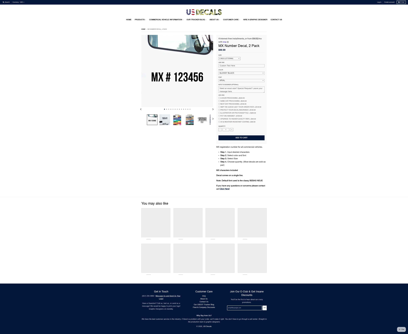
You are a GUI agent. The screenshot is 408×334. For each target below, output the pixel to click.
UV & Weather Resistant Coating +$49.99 (237, 122)
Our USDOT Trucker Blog (204, 305)
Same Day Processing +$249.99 (233, 101)
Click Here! (225, 189)
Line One (221, 62)
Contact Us (204, 302)
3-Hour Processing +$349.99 (232, 98)
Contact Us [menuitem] (276, 20)
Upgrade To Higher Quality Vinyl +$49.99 (238, 119)
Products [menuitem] (140, 20)
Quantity (221, 126)
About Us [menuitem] (214, 20)
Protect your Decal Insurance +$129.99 (238, 110)
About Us (204, 299)
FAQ (204, 296)
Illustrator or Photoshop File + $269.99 (238, 113)
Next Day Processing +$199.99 (233, 104)
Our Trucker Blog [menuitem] (196, 20)
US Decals (207, 326)
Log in (379, 2)
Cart (402, 2)
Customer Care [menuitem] (231, 20)
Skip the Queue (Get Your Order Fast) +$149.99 (240, 107)
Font (220, 77)
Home (143, 29)
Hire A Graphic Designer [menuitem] (255, 20)
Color (220, 70)
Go (265, 307)
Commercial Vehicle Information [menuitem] (165, 20)
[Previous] (141, 109)
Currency (16, 2)
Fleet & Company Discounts (204, 307)
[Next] (213, 109)
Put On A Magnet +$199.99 (231, 116)
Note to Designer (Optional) (228, 84)
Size (220, 55)
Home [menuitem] (128, 20)
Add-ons (221, 95)
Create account (389, 2)
